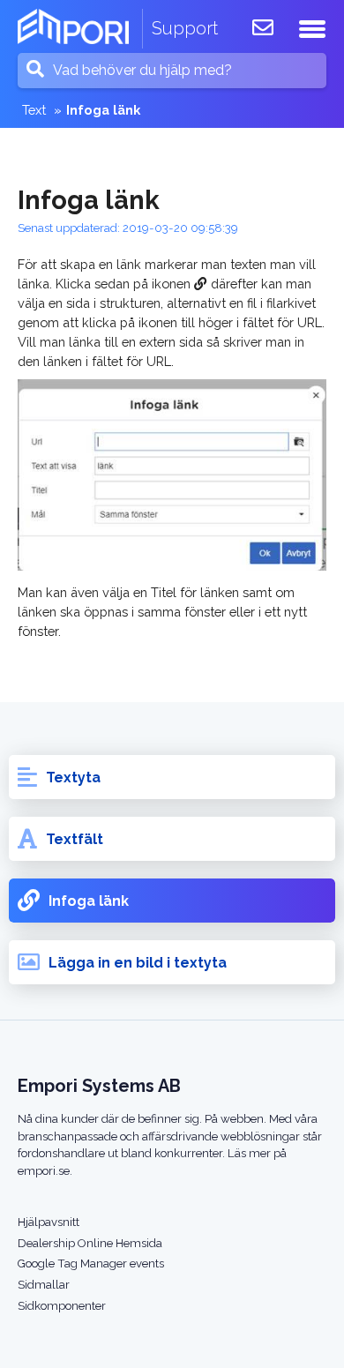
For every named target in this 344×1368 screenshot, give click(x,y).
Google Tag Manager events (91, 1263)
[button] (312, 26)
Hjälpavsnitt (48, 1222)
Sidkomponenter (62, 1305)
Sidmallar (44, 1284)
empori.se (44, 1170)
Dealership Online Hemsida (90, 1243)
